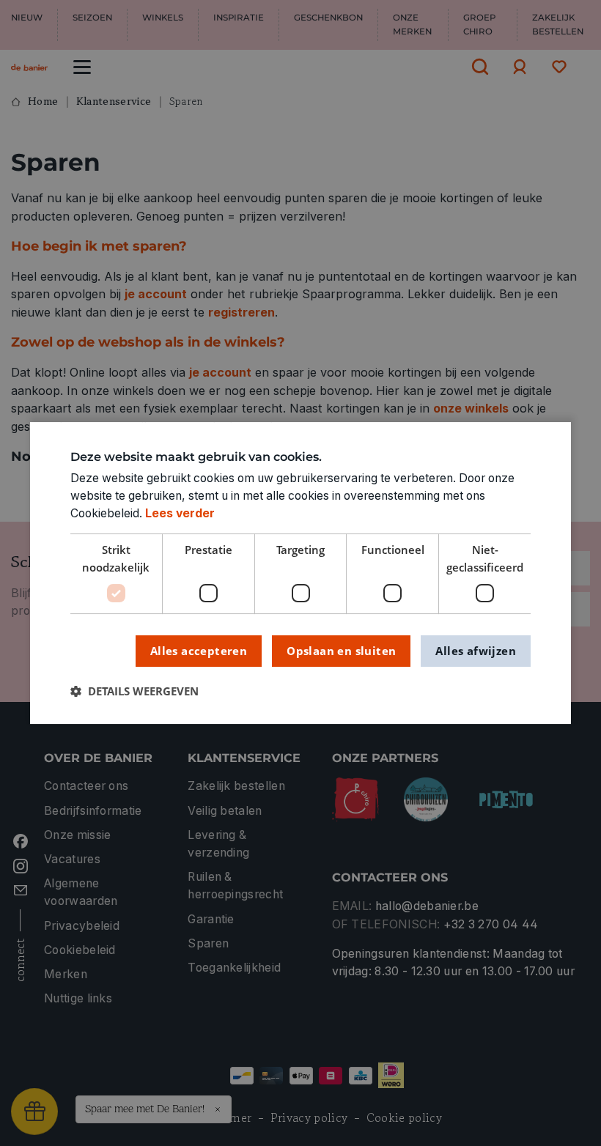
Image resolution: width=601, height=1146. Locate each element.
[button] (134, 692)
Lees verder (180, 513)
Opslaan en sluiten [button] (341, 650)
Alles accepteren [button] (198, 650)
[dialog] (300, 573)
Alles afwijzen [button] (475, 650)
